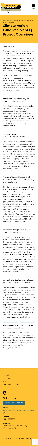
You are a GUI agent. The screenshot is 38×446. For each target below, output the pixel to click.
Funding (6, 378)
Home (5, 20)
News (10, 20)
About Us (6, 375)
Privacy (6, 388)
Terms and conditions (12, 384)
